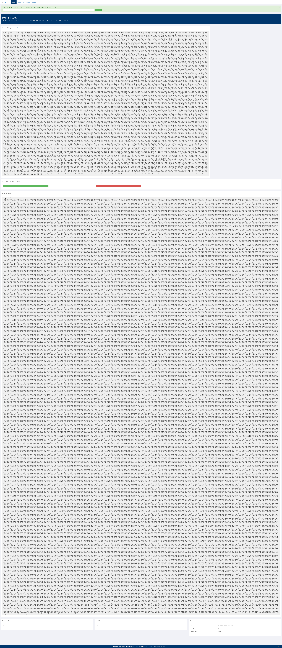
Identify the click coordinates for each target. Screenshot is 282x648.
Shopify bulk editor (149, 646)
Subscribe (98, 10)
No (118, 186)
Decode (13, 2)
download (15, 28)
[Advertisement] (225, 36)
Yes (26, 186)
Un (3, 2)
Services (28, 2)
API (23, 2)
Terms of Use (135, 646)
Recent (19, 2)
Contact (34, 2)
